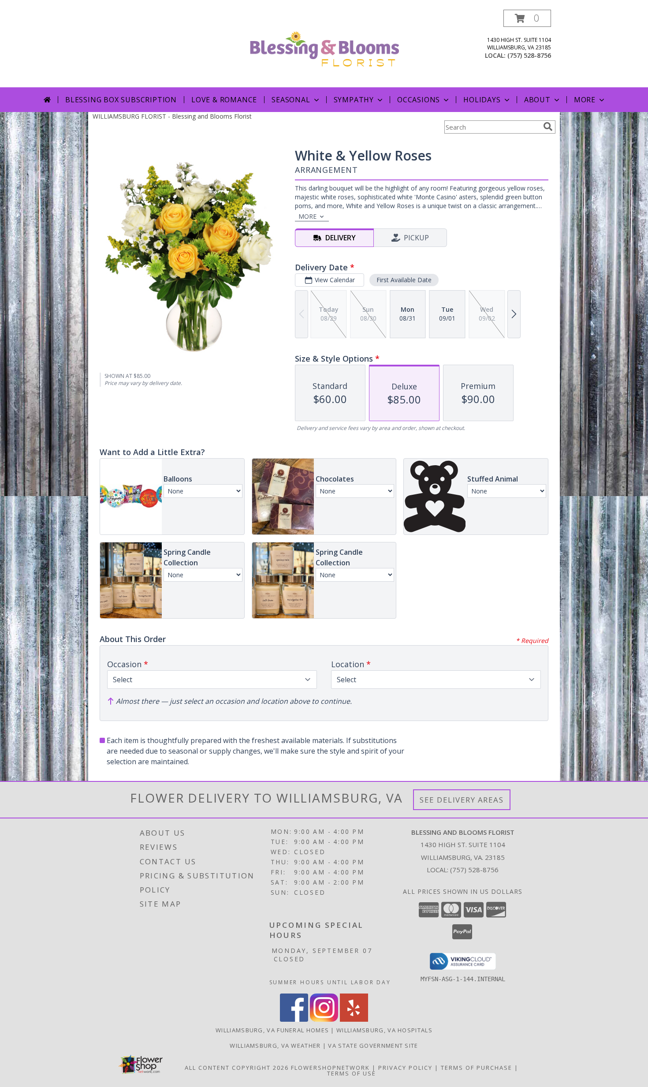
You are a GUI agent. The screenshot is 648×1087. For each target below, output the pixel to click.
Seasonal (291, 100)
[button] (527, 18)
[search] (548, 126)
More (585, 100)
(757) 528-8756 (529, 55)
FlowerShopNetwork (330, 1068)
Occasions (418, 100)
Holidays (481, 100)
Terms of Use (351, 1073)
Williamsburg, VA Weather (275, 1046)
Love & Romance (224, 100)
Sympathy (354, 100)
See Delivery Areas (462, 800)
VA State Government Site (373, 1046)
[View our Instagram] (324, 1019)
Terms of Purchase (476, 1068)
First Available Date (404, 280)
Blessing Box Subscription (121, 100)
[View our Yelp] (354, 1019)
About (537, 100)
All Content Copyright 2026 (237, 1068)
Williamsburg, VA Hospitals (384, 1030)
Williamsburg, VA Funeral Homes (272, 1030)
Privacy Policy (405, 1068)
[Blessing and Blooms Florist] (324, 48)
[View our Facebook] (294, 1019)
